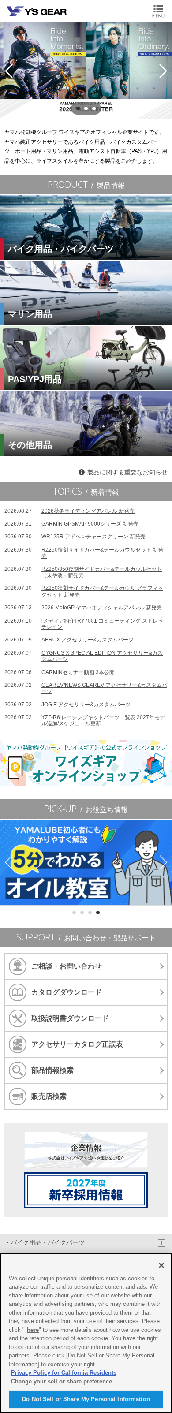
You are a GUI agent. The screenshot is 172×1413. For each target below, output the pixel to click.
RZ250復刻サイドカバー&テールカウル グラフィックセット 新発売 (83, 591)
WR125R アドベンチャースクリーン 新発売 (75, 536)
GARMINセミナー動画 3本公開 (59, 672)
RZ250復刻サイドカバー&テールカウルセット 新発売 (83, 553)
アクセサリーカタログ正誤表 (77, 1044)
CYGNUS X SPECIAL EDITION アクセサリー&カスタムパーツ (83, 656)
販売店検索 (49, 1096)
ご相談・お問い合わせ (66, 966)
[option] (86, 70)
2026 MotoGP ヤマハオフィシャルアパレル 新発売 (83, 607)
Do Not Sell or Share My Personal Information (86, 1399)
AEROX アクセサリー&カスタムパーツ (69, 640)
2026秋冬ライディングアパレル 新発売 (69, 511)
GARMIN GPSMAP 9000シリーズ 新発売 (71, 524)
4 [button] (98, 912)
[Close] (161, 1265)
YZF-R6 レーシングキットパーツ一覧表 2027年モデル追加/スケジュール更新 (84, 720)
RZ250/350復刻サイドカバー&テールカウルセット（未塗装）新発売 (83, 572)
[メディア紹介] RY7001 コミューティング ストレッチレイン (83, 624)
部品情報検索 (52, 1070)
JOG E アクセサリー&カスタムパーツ (67, 704)
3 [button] (94, 108)
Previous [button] (8, 71)
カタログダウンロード (66, 992)
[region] (86, 1333)
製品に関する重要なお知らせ (127, 472)
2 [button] (86, 108)
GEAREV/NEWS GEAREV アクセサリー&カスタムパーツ (85, 688)
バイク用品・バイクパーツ (48, 1242)
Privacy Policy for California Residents (63, 1372)
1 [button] (78, 108)
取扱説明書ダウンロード (70, 1018)
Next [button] (163, 71)
